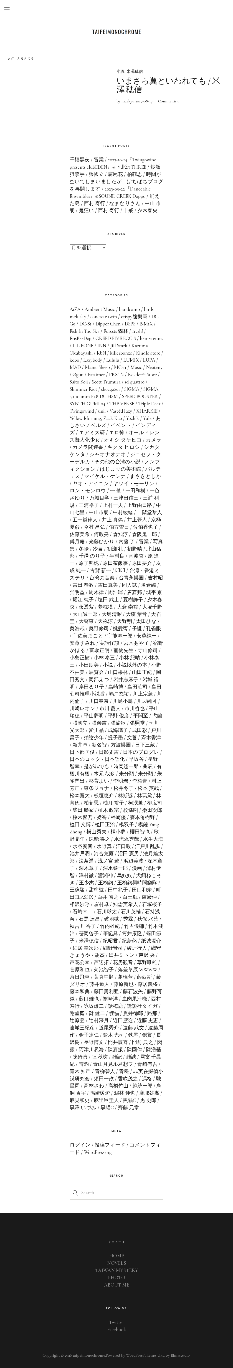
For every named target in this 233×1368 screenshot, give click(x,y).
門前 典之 (142, 1042)
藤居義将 (148, 984)
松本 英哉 (148, 788)
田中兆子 (118, 890)
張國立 (80, 723)
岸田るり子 (91, 687)
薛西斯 (144, 977)
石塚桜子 (152, 904)
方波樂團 (121, 745)
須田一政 (104, 1079)
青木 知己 (80, 1071)
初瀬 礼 (115, 549)
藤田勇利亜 (106, 992)
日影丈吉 (109, 752)
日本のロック (85, 759)
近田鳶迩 (123, 1020)
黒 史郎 (148, 1100)
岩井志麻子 (125, 680)
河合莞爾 (104, 854)
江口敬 (123, 846)
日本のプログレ (141, 752)
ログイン (80, 1145)
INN (101, 346)
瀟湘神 (105, 875)
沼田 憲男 (128, 854)
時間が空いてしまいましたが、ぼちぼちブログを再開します (116, 181)
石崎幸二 (83, 912)
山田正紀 (142, 672)
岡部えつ (99, 680)
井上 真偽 (112, 520)
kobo (74, 360)
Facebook (116, 1329)
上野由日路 (139, 505)
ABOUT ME (116, 1285)
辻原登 (77, 1020)
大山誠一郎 (85, 614)
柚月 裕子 (113, 803)
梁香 (102, 817)
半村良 (116, 556)
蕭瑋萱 (125, 977)
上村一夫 (113, 505)
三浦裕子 (89, 505)
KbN (101, 353)
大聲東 (86, 621)
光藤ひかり (101, 542)
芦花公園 (80, 962)
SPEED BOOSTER (140, 396)
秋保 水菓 (147, 919)
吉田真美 (108, 585)
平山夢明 (94, 716)
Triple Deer (149, 404)
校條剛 (130, 810)
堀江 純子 (83, 600)
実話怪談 (109, 643)
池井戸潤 (80, 854)
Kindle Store (148, 353)
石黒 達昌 (89, 919)
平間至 (140, 716)
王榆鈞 (105, 883)
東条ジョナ (96, 788)
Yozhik (132, 418)
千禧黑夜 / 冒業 (87, 160)
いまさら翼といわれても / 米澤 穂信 (168, 85)
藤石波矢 (133, 992)
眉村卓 (101, 904)
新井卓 (80, 745)
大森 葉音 (136, 614)
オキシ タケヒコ (123, 440)
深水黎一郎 (115, 868)
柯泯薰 (135, 803)
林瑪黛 (144, 796)
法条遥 (86, 861)
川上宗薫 (143, 694)
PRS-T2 (116, 375)
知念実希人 (125, 904)
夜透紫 (86, 607)
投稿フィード (110, 1145)
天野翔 (124, 621)
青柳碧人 (105, 1071)
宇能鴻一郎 (119, 636)
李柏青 (139, 781)
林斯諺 (125, 796)
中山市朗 (99, 512)
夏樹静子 (133, 600)
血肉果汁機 (134, 999)
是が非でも (96, 766)
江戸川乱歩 (147, 846)
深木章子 (89, 868)
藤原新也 (124, 984)
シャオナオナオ (107, 454)
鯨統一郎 (142, 1086)
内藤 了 (127, 542)
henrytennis (151, 338)
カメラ (154, 440)
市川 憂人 (110, 708)
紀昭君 (110, 941)
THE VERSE (121, 404)
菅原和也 (80, 970)
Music (136, 367)
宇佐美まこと (88, 636)
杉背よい (99, 781)
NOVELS (116, 1263)
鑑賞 (147, 1035)
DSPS (130, 324)
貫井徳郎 (133, 1013)
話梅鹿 (115, 1006)
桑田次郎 (152, 810)
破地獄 (111, 919)
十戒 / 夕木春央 (140, 210)
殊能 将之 (99, 839)
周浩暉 (115, 592)
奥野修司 (99, 629)
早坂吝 (136, 759)
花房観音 (123, 962)
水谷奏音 (83, 846)
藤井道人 (99, 984)
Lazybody (92, 360)
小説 (120, 71)
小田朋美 (89, 665)
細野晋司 (113, 948)
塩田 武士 (108, 600)
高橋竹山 (118, 1086)
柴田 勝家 (83, 810)
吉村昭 (155, 578)
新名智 (99, 745)
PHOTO (116, 1278)
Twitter (116, 1322)
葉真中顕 (104, 977)
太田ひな (146, 621)
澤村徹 (86, 875)
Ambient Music (100, 309)
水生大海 (153, 839)
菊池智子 (104, 970)
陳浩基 (153, 1050)
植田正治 (105, 824)
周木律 (96, 592)
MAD (75, 367)
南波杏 (136, 556)
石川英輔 (131, 912)
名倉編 (148, 585)
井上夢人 (137, 520)
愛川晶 (96, 730)
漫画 (137, 868)
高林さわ (94, 1086)
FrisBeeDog (80, 338)
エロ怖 (116, 433)
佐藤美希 (80, 534)
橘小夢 (118, 832)
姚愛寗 (120, 629)
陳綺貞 (80, 1057)
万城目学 (99, 498)
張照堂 (137, 723)
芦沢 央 (147, 955)
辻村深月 (99, 1020)
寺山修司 (148, 650)
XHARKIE (146, 411)
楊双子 (126, 824)
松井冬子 (124, 788)
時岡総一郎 (126, 766)
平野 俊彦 (118, 716)
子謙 (137, 629)
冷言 (98, 549)
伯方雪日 (119, 527)
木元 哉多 (104, 774)
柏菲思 (91, 803)
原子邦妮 (89, 563)
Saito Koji (79, 382)
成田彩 (139, 730)
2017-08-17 (144, 101)
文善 (132, 738)
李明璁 (120, 781)
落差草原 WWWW (137, 970)
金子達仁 (89, 1035)
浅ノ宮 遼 (108, 861)
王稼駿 (77, 890)
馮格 (147, 1079)
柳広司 (154, 803)
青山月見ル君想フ (113, 1064)
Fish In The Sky (84, 331)
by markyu (125, 101)
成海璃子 (118, 730)
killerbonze (121, 353)
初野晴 (134, 549)
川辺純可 (147, 701)
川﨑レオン (82, 708)
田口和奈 (142, 890)
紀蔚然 (129, 941)
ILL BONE (83, 346)
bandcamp (129, 309)
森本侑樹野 (142, 817)
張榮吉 (99, 723)
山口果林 (118, 672)
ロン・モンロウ (88, 491)
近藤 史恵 (147, 1020)
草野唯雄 (147, 962)
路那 (152, 1013)
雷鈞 (84, 1064)
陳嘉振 (115, 1050)
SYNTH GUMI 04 (87, 404)
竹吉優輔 (134, 926)
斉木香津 (151, 738)
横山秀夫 (96, 832)
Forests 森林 (116, 331)
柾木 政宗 (108, 810)
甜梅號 (96, 890)
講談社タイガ (142, 1006)
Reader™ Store (142, 375)
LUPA (149, 360)
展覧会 (96, 672)
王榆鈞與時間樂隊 (137, 883)
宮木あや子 (136, 643)
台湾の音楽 (102, 578)
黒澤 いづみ (83, 1108)
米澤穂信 (135, 71)
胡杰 (100, 955)
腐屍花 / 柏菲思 (125, 174)
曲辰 (148, 766)
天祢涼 (105, 621)
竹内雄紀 (110, 926)
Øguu (78, 375)
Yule (147, 418)
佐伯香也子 (145, 527)
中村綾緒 (123, 512)
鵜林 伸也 (124, 1093)
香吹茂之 (128, 1079)
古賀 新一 (100, 571)
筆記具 (110, 934)
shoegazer (110, 389)
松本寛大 (80, 796)
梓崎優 (118, 817)
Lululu (112, 360)
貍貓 (114, 1013)
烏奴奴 (124, 875)
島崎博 (115, 687)
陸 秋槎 (100, 1057)
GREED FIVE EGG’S (116, 338)
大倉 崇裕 (127, 607)
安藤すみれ (82, 643)
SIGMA (131, 389)
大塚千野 (152, 607)
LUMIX (131, 360)
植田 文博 (80, 824)
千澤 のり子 (92, 556)
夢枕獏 (105, 607)
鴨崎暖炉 (100, 1093)
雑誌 (131, 1057)
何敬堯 (101, 534)
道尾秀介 (109, 1028)
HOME (116, 1256)
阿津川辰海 (91, 1050)
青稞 (124, 1071)
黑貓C (129, 1100)
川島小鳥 (123, 701)
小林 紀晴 (129, 658)
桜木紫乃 (83, 817)
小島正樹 (80, 658)
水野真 (104, 846)
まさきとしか (145, 476)
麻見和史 (80, 1100)
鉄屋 (133, 1035)
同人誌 (129, 585)
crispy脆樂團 (134, 317)
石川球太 (107, 912)
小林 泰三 (104, 658)
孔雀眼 (153, 629)
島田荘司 (137, 687)
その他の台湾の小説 (117, 462)
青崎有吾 (147, 1064)
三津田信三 (126, 498)
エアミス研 (92, 433)
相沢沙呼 (80, 904)
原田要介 (142, 563)
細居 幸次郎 (86, 948)
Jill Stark (118, 346)
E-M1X (146, 324)
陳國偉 (134, 1050)
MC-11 (120, 367)
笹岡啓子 (89, 934)
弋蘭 (157, 716)
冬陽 (84, 549)
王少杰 (86, 883)
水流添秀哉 (126, 839)
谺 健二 (97, 1013)
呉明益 (77, 592)
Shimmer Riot (83, 389)
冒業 (144, 542)
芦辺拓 (101, 962)
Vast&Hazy (121, 411)
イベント (120, 425)
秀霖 (128, 919)
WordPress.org (98, 1152)
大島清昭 (112, 614)
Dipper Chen (108, 324)
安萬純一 (147, 636)
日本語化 (115, 759)
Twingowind (82, 411)
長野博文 (94, 1042)
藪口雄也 (89, 999)
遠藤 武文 (133, 1028)
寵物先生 (124, 650)
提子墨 (115, 738)
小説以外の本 (132, 665)
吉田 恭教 (83, 585)
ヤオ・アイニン (91, 484)
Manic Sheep (97, 367)
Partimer (96, 375)
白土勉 (130, 897)
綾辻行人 (137, 948)
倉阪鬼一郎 (144, 534)
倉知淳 (120, 534)
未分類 (126, 774)
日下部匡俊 (82, 752)
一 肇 (115, 491)
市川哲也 (135, 708)
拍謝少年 (94, 738)
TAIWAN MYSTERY (116, 1270)
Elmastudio (180, 1355)
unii (102, 411)
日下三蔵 (145, 745)
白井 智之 (108, 897)
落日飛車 (80, 977)
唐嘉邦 (134, 592)
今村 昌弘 (94, 527)
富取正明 (99, 650)
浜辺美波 (133, 861)
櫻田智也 (140, 832)
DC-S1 (85, 324)
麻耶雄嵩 (149, 1093)
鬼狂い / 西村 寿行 (99, 210)
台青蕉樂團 (131, 578)
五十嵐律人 (85, 520)
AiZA (75, 309)
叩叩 (120, 571)
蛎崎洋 (110, 999)
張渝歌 (118, 723)
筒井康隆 (132, 934)
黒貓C (107, 1108)
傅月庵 (77, 542)
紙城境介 (151, 941)
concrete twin (103, 317)
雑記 (117, 1057)
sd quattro (134, 382)
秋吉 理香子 (83, 926)
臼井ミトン (121, 955)
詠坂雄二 (94, 1006)
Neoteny (154, 367)
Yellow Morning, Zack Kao (96, 418)
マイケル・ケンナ (105, 476)
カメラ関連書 (88, 447)
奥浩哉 (77, 629)
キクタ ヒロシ (123, 447)
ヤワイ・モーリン (133, 484)
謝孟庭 (77, 1013)
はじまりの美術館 (120, 469)
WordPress (135, 1355)
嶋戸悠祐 (119, 694)
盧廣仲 (149, 897)
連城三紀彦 (82, 1028)
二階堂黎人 (149, 512)
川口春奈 (99, 701)
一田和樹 (135, 491)
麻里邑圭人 (106, 1100)
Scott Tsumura (106, 382)
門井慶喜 (118, 1042)
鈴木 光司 (113, 1035)
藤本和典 (80, 992)
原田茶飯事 (115, 563)
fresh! (137, 331)
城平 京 (154, 592)
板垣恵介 (104, 796)
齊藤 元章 (128, 1108)
